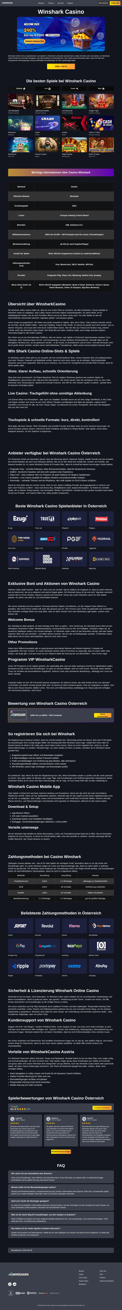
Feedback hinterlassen (102, 1108)
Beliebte (19, 88)
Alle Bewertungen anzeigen (61, 1151)
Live (46, 88)
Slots (100, 88)
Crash (73, 88)
